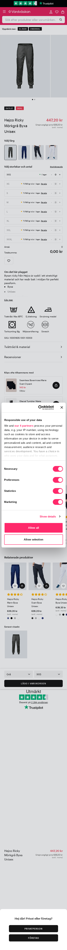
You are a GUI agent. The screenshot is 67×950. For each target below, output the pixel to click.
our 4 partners (23, 425)
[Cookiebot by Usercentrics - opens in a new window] (40, 407)
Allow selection (33, 539)
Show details (48, 516)
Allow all (33, 527)
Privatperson (33, 928)
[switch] (58, 480)
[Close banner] (61, 407)
